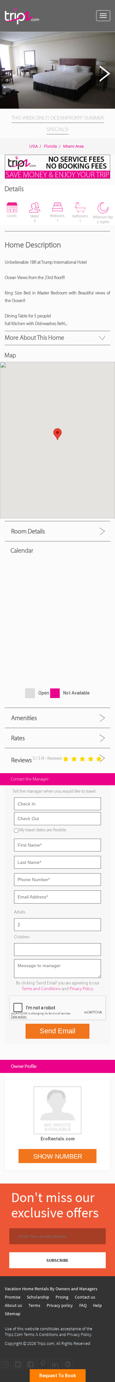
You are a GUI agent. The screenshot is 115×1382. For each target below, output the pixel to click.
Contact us (85, 1297)
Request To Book (57, 1375)
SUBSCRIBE (57, 1260)
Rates (18, 738)
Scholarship (38, 1297)
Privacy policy (60, 1305)
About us (13, 1305)
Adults (19, 912)
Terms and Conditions (41, 988)
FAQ (83, 1305)
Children (22, 937)
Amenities (24, 718)
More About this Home (34, 337)
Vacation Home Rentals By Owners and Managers (51, 1289)
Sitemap (12, 1313)
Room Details (28, 531)
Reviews (21, 760)
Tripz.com (45, 1343)
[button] (109, 38)
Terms (34, 1305)
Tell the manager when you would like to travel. (54, 791)
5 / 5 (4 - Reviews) (47, 758)
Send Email (57, 1031)
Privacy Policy (81, 988)
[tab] (57, 531)
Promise (12, 1297)
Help (97, 1305)
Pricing (62, 1297)
